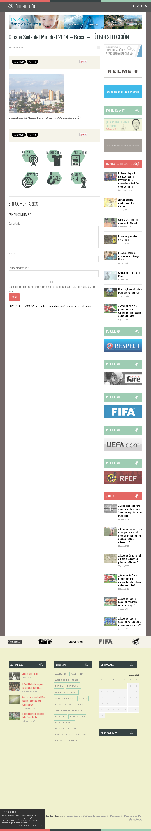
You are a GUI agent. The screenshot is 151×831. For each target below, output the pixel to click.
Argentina (77, 674)
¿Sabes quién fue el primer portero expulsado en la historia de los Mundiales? (129, 311)
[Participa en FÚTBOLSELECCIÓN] (123, 130)
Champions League (66, 692)
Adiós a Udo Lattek (30, 674)
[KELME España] (123, 77)
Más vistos (110, 163)
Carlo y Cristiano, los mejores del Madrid (128, 221)
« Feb (101, 719)
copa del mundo (64, 698)
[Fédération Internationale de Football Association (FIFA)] (123, 417)
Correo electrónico (19, 268)
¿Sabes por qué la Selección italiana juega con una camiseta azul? (129, 621)
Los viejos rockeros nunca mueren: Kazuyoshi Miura (130, 256)
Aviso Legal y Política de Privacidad (87, 816)
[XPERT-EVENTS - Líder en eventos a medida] (123, 97)
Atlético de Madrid (66, 680)
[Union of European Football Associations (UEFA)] (123, 450)
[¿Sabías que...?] (54, 188)
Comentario (14, 223)
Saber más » (23, 826)
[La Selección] (54, 166)
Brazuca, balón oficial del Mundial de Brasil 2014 (130, 290)
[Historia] (30, 188)
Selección (80, 735)
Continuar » (38, 826)
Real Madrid (62, 735)
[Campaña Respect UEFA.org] (123, 351)
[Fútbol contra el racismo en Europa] (123, 384)
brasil (59, 686)
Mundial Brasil (64, 723)
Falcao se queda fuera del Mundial (128, 237)
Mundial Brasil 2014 (67, 729)
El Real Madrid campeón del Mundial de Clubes (32, 686)
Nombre (13, 253)
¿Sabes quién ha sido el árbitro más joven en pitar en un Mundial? (129, 558)
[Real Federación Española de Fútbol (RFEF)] (123, 483)
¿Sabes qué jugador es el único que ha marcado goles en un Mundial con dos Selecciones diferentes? (130, 535)
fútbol (80, 704)
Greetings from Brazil (68, 710)
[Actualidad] (78, 166)
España (83, 698)
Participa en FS (132, 816)
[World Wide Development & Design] (123, 151)
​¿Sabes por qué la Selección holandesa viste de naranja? (127, 601)
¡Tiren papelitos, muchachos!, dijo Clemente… (126, 203)
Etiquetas (135, 163)
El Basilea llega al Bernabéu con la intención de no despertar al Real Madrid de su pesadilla (130, 179)
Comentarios (122, 163)
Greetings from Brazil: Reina (129, 274)
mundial (60, 716)
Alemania (60, 674)
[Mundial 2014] (78, 188)
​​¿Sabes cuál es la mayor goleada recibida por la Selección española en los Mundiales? (130, 510)
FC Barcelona (63, 704)
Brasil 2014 (73, 686)
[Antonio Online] (30, 166)
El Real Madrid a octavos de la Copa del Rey (33, 715)
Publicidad (116, 816)
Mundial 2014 (77, 716)
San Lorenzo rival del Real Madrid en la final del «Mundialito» (33, 700)
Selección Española (67, 741)
